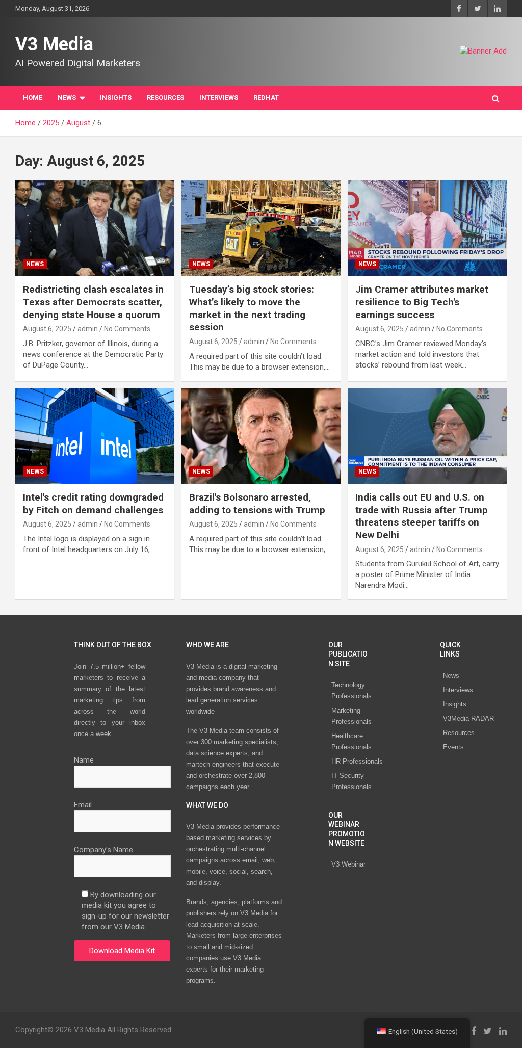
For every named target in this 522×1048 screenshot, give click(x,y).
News (451, 675)
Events (453, 747)
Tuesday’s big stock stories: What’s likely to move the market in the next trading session (251, 308)
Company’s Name (103, 849)
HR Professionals (357, 761)
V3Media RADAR (468, 718)
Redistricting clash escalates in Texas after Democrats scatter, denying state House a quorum (93, 301)
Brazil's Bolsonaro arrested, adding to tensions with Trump (257, 503)
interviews (218, 97)
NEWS (67, 97)
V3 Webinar (348, 864)
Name (84, 760)
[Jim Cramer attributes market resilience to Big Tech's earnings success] (427, 228)
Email (83, 804)
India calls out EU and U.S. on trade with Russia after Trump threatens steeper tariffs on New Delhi (421, 516)
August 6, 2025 (47, 329)
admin (87, 329)
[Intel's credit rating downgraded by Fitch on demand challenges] (95, 436)
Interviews (458, 690)
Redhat (266, 97)
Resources (165, 97)
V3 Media (54, 44)
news (35, 264)
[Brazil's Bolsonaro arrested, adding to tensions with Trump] (261, 436)
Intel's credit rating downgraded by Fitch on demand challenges (93, 503)
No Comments (127, 329)
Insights (116, 97)
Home (32, 97)
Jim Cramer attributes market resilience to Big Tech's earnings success (421, 301)
